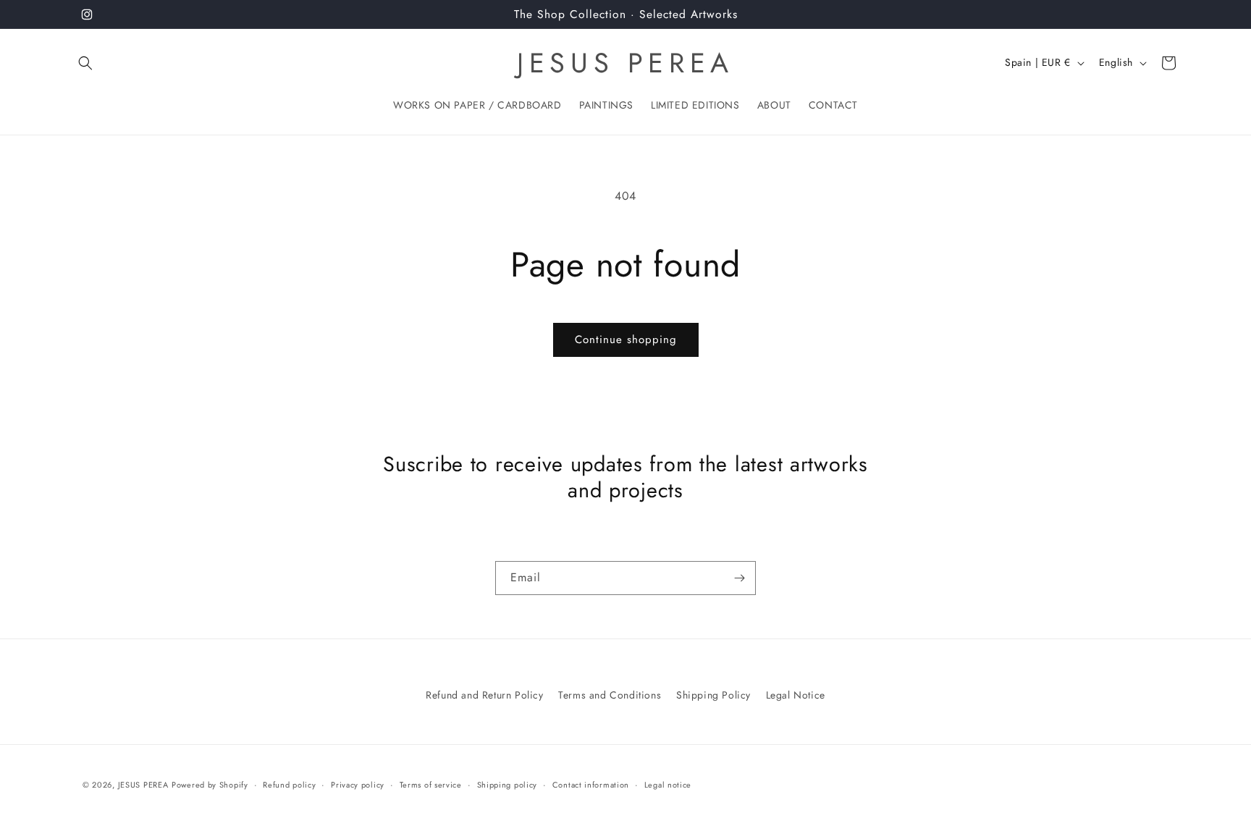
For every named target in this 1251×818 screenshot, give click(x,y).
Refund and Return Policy (484, 695)
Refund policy (289, 784)
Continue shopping (626, 339)
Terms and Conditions (609, 695)
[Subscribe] (739, 578)
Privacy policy (357, 784)
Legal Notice (795, 695)
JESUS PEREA (143, 784)
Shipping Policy (713, 695)
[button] (85, 63)
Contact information (590, 784)
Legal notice (667, 784)
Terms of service (431, 784)
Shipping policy (507, 784)
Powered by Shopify (210, 784)
